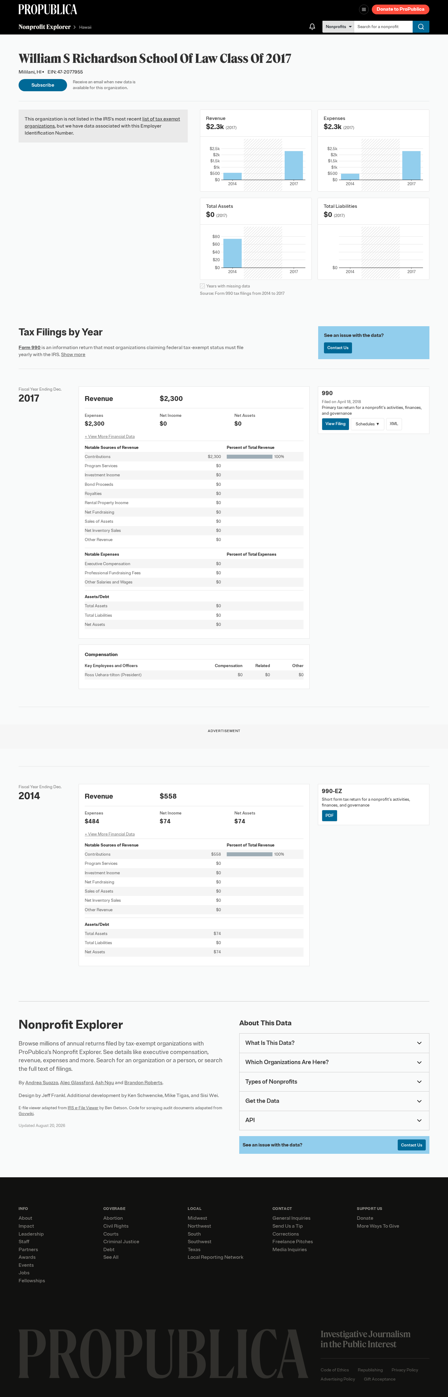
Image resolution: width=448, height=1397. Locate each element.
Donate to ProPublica (401, 9)
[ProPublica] (48, 9)
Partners (28, 1250)
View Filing (335, 423)
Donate (365, 1218)
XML (394, 423)
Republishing (370, 1370)
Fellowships (32, 1281)
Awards (27, 1257)
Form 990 (30, 348)
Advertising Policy (338, 1379)
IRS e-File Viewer (83, 1107)
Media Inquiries (289, 1250)
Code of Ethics (335, 1370)
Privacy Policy (405, 1370)
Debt (109, 1250)
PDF (329, 815)
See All (111, 1257)
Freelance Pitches (292, 1242)
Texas (194, 1250)
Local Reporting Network (215, 1257)
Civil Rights (116, 1226)
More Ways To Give (378, 1226)
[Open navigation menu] (364, 9)
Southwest (200, 1242)
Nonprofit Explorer (45, 27)
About (25, 1218)
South (194, 1234)
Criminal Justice (121, 1242)
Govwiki (26, 1113)
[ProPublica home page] (163, 1354)
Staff (24, 1242)
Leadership (31, 1234)
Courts (111, 1234)
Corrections (285, 1234)
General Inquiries (291, 1218)
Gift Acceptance (380, 1379)
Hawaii (85, 27)
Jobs (24, 1273)
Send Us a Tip (287, 1226)
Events (26, 1265)
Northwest (199, 1226)
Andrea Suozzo (41, 1083)
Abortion (113, 1218)
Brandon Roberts (143, 1083)
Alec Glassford (76, 1083)
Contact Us (338, 347)
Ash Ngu (104, 1083)
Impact (26, 1226)
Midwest (197, 1218)
